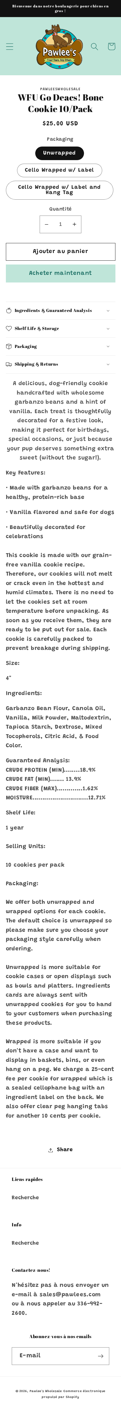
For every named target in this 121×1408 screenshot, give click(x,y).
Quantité (60, 209)
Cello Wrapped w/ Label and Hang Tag (59, 190)
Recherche (25, 1198)
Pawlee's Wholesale (46, 1391)
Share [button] (65, 1150)
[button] (9, 46)
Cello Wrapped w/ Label (59, 170)
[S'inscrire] (100, 1356)
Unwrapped (59, 153)
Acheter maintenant (60, 273)
